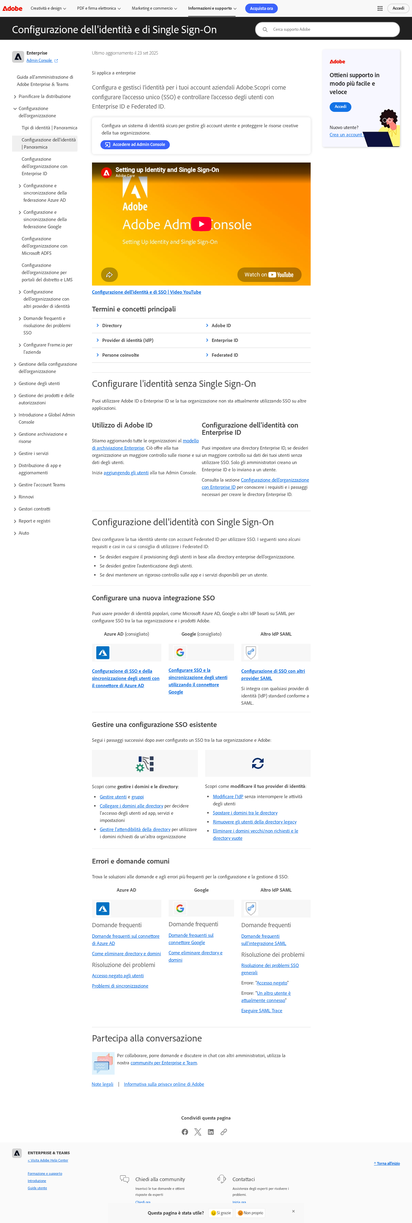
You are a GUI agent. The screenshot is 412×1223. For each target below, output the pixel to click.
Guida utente (37, 1188)
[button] (380, 8)
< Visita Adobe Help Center (48, 1160)
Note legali (102, 1084)
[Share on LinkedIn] (210, 1134)
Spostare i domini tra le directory (245, 813)
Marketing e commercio (152, 8)
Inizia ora (239, 1202)
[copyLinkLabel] (223, 1134)
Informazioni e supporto (210, 8)
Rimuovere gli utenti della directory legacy (254, 822)
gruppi (138, 797)
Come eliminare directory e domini (126, 953)
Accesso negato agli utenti (118, 975)
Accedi (398, 8)
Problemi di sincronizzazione (120, 986)
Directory (112, 325)
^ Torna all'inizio (387, 1163)
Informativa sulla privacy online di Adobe (164, 1084)
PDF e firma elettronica (96, 8)
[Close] (293, 1211)
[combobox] (327, 29)
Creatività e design (46, 8)
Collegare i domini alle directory (131, 806)
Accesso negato (272, 983)
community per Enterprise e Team (164, 1063)
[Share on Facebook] (185, 1134)
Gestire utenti (113, 797)
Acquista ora (261, 8)
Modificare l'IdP (228, 796)
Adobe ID (221, 325)
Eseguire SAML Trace (261, 1010)
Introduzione (37, 1181)
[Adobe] (12, 8)
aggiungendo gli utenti (126, 473)
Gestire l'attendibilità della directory (135, 829)
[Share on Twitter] (197, 1134)
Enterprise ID (225, 340)
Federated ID (225, 355)
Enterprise (37, 53)
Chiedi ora (143, 1202)
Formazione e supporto (45, 1173)
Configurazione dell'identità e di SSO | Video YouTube (146, 292)
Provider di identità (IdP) (128, 340)
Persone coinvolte (120, 355)
